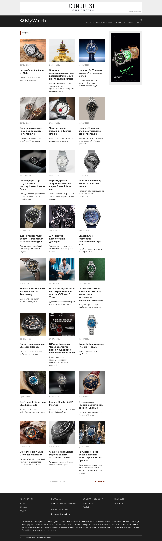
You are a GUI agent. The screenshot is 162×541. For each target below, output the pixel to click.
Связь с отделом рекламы (63, 503)
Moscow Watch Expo (61, 514)
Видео (139, 22)
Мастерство (129, 22)
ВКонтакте (88, 503)
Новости (90, 22)
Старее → (100, 481)
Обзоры (118, 22)
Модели (24, 503)
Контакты (118, 503)
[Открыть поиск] (141, 20)
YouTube (87, 507)
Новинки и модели (104, 22)
